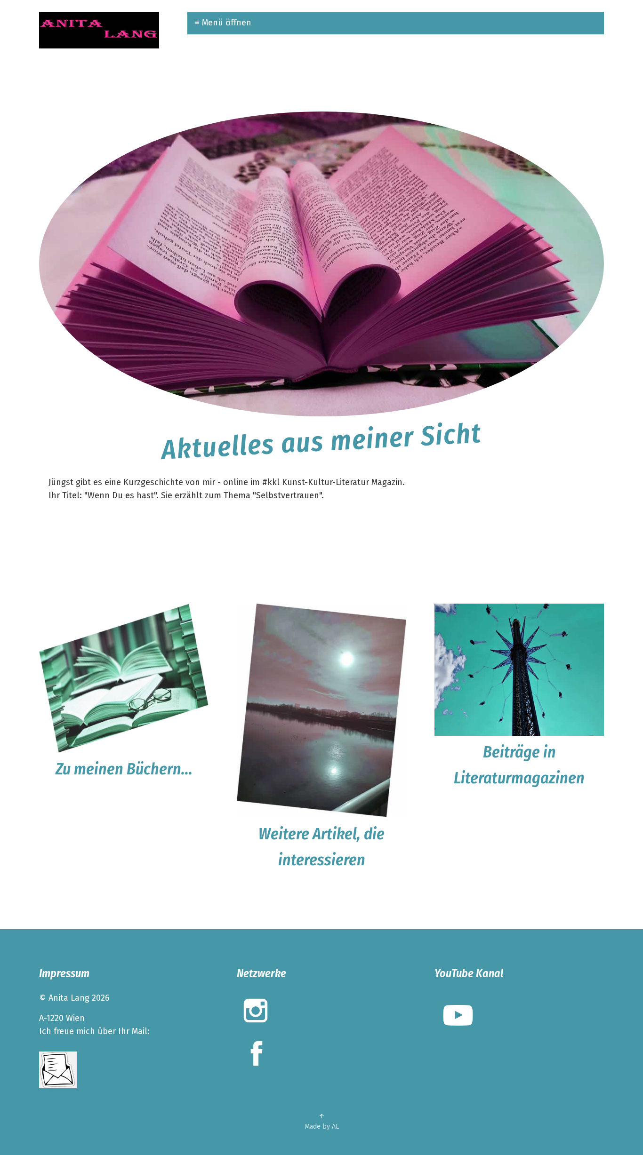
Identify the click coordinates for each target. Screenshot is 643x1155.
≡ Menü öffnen (222, 22)
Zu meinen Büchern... (124, 769)
